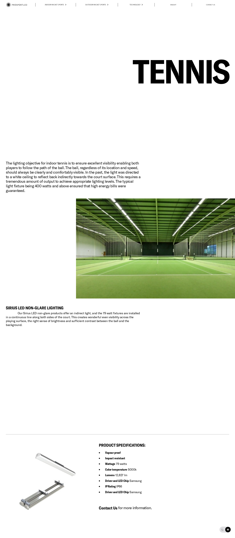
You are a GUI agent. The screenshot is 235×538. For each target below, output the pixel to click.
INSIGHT (173, 5)
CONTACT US (210, 5)
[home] (16, 4)
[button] (55, 5)
